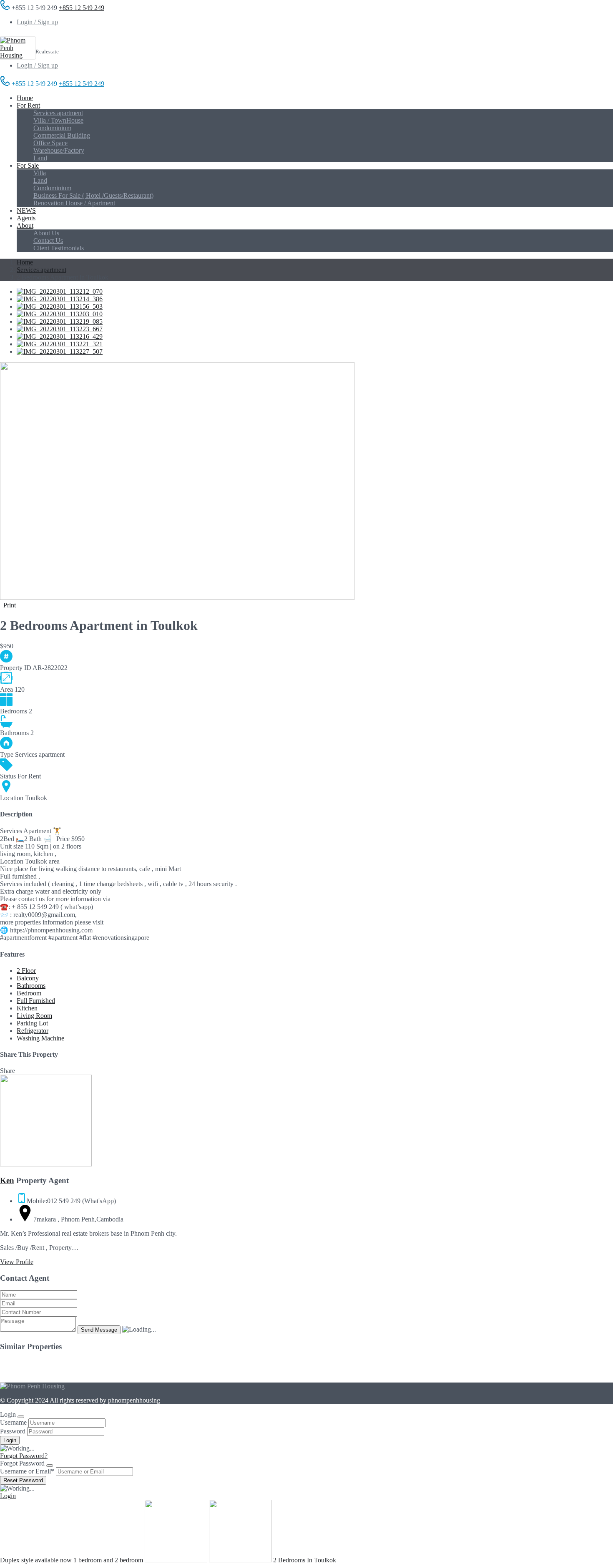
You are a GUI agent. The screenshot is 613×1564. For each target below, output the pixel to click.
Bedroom (29, 993)
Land (40, 157)
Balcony (28, 978)
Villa (39, 172)
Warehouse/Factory (58, 150)
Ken (7, 1180)
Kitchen (27, 1008)
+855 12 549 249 (81, 7)
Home (25, 97)
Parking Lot (32, 1023)
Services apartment (58, 112)
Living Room (34, 1015)
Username (13, 1422)
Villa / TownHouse (58, 120)
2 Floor (26, 970)
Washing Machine (40, 1038)
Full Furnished (36, 1000)
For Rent (28, 105)
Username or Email (27, 1471)
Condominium (52, 127)
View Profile (16, 1261)
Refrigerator (32, 1030)
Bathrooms (31, 985)
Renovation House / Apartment (74, 203)
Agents (26, 218)
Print (8, 605)
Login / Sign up (37, 21)
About (25, 225)
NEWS (26, 210)
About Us (46, 233)
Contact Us (48, 240)
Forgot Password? (24, 1455)
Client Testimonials (58, 248)
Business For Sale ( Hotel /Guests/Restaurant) (93, 195)
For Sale (28, 165)
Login (8, 1495)
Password (12, 1431)
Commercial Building (61, 135)
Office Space (50, 142)
